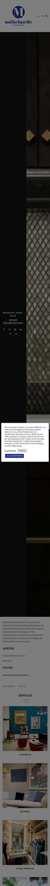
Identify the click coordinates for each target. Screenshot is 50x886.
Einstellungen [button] (10, 451)
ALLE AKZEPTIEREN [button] (14, 456)
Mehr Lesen (17, 446)
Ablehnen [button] (22, 451)
